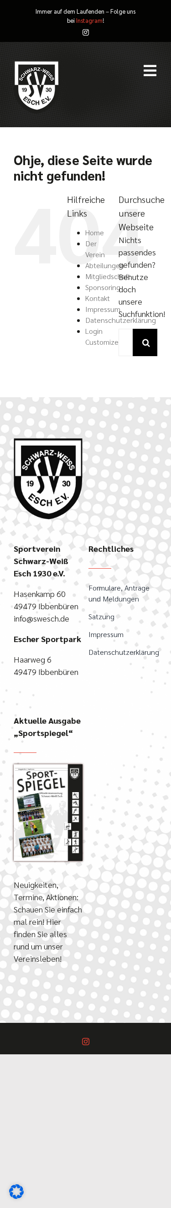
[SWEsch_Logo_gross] (48, 442)
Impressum (102, 309)
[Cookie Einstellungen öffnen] (16, 1195)
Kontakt (97, 298)
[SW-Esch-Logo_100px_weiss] (36, 64)
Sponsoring (102, 287)
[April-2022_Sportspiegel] (48, 768)
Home (94, 232)
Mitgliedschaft (107, 276)
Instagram (89, 20)
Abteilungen (104, 265)
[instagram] (86, 32)
